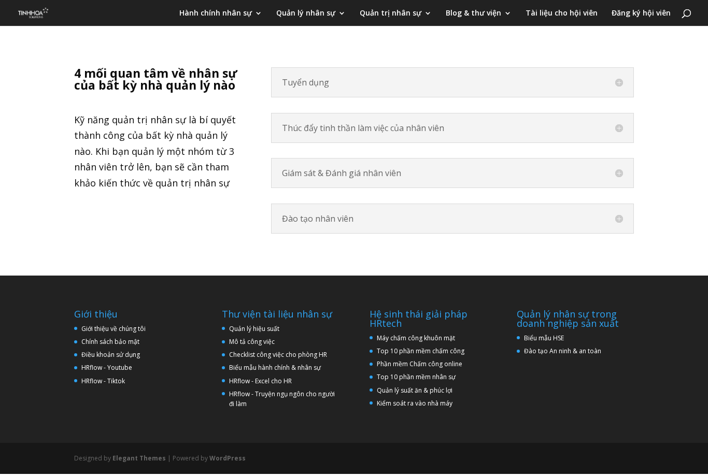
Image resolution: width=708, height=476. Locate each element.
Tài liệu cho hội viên (562, 13)
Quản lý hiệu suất (254, 328)
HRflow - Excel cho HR (260, 381)
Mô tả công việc (252, 341)
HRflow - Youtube (106, 367)
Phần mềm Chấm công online (419, 363)
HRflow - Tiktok (103, 381)
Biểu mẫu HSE (544, 338)
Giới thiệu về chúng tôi (113, 328)
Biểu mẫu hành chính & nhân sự (277, 367)
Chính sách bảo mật (110, 341)
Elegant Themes (139, 458)
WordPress (227, 458)
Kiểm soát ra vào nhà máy (414, 403)
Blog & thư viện (473, 13)
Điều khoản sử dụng (110, 354)
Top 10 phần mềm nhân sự (417, 376)
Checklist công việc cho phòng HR (278, 354)
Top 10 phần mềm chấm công (420, 351)
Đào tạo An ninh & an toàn (562, 351)
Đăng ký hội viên (641, 13)
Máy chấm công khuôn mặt (416, 338)
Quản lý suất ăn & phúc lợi (414, 390)
